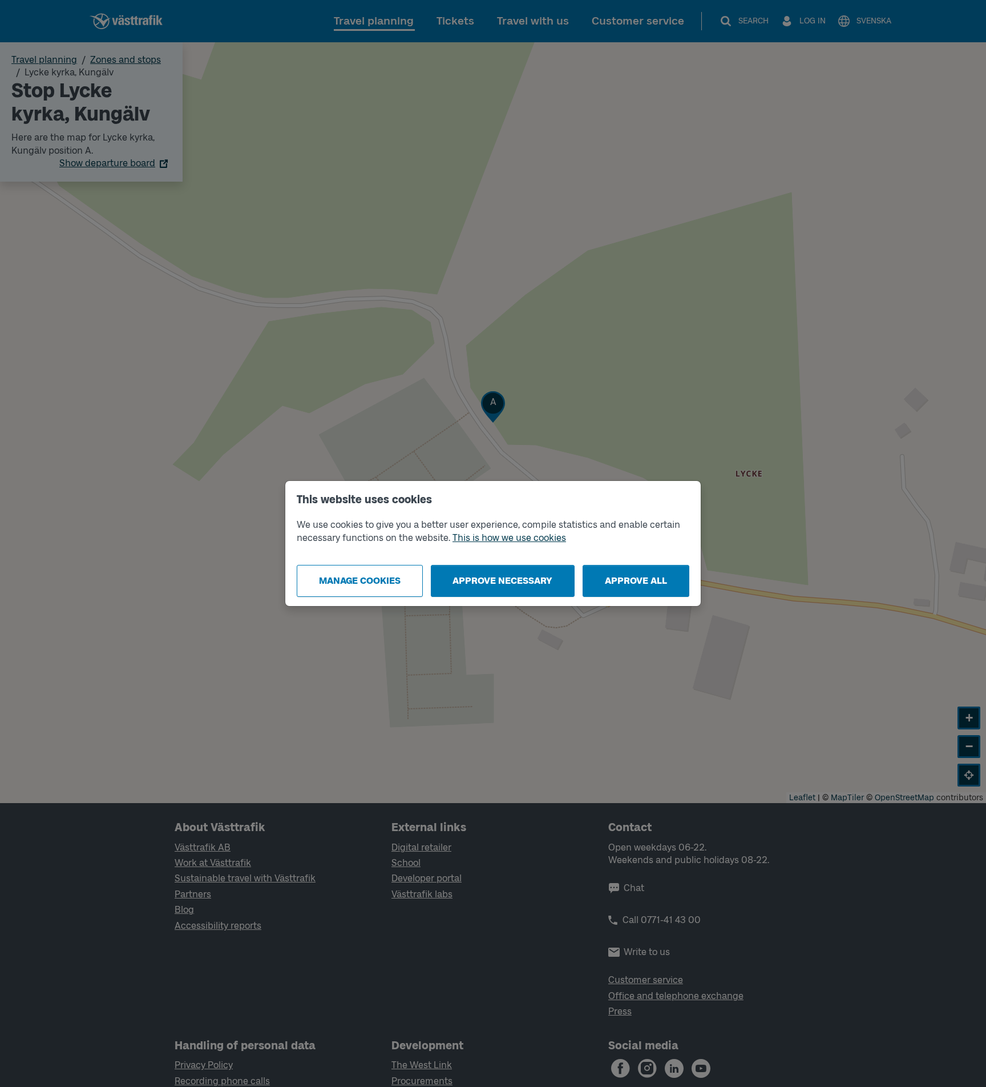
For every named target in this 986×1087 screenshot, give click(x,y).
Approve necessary (502, 580)
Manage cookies (360, 580)
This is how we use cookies (509, 537)
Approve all (636, 580)
